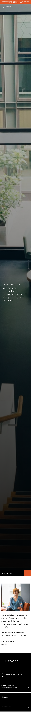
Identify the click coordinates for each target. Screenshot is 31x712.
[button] (28, 7)
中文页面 (4, 644)
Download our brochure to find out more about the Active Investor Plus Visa (15, 2)
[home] (13, 7)
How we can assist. (7, 641)
